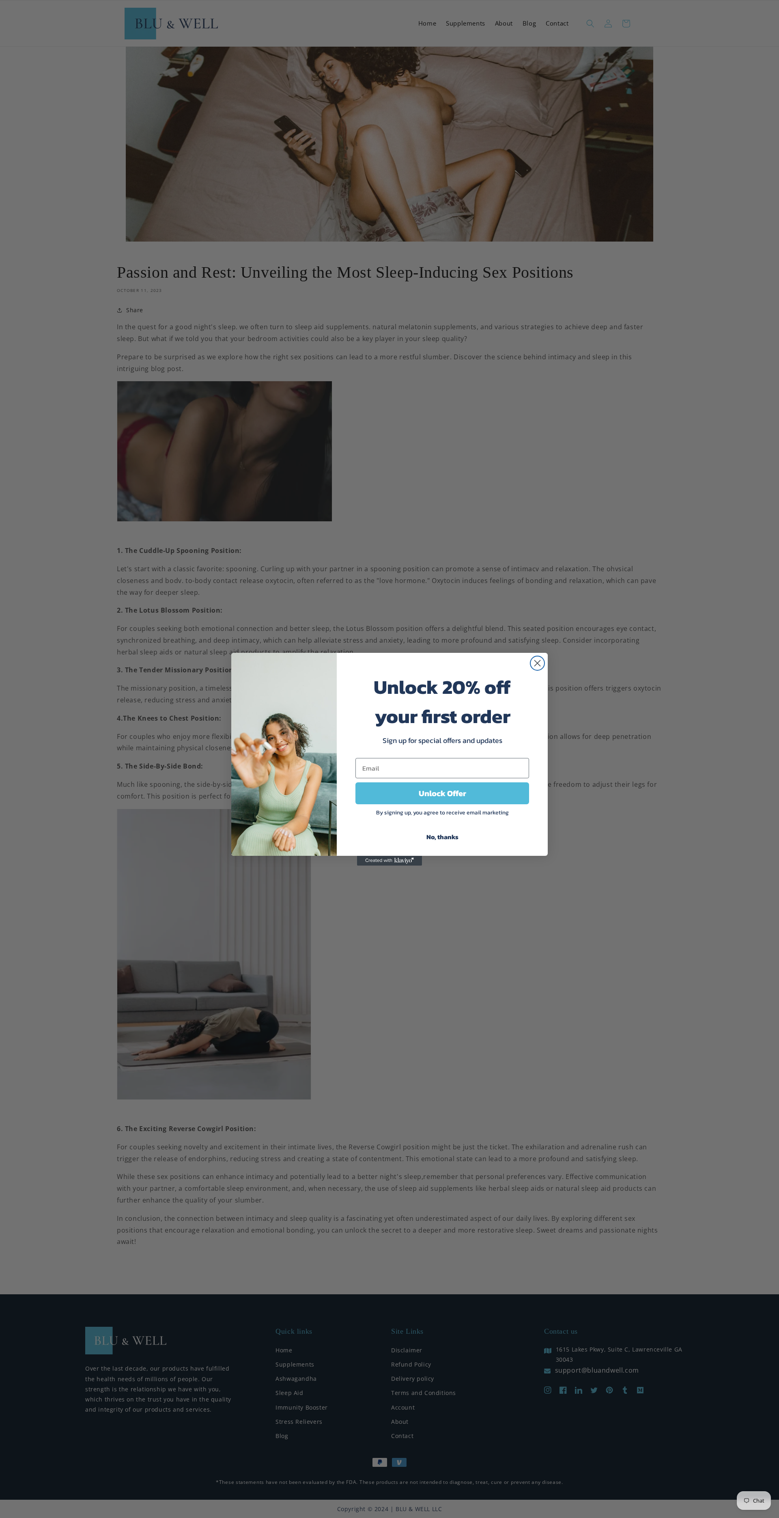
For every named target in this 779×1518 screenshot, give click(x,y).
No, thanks (442, 837)
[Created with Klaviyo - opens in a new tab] (389, 861)
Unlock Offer (442, 793)
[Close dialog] (537, 663)
